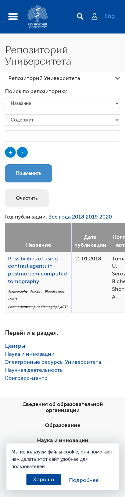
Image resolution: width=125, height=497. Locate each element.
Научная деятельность (34, 370)
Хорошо (43, 480)
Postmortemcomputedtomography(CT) (37, 307)
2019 (92, 217)
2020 (105, 217)
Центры (15, 346)
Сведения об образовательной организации (62, 407)
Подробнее (84, 480)
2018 (78, 217)
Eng (109, 16)
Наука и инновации (30, 354)
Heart (12, 299)
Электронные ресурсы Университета (53, 362)
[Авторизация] (97, 17)
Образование (62, 425)
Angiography (17, 291)
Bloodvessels (54, 291)
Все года (59, 217)
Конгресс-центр (26, 378)
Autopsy (36, 291)
